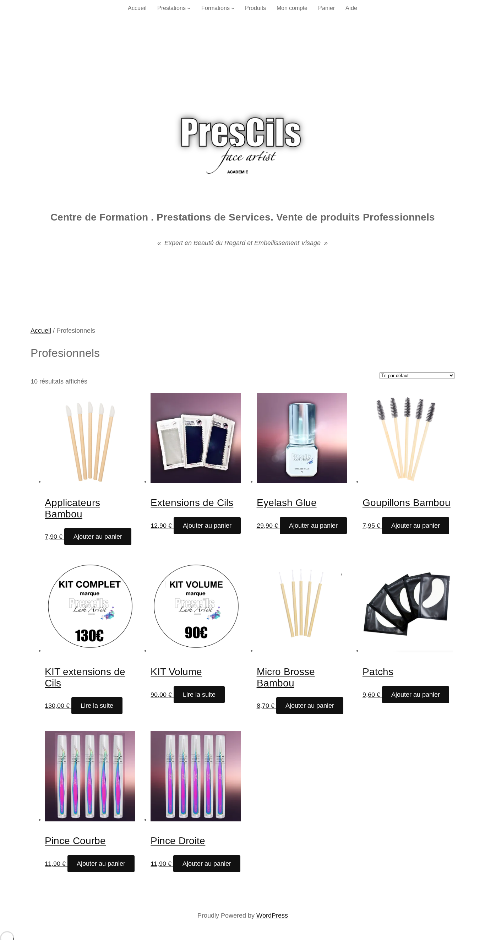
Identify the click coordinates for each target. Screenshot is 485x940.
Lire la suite (97, 705)
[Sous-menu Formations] (233, 8)
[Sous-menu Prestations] (189, 8)
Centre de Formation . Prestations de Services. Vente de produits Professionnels (242, 217)
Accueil (41, 330)
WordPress (272, 915)
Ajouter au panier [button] (97, 536)
